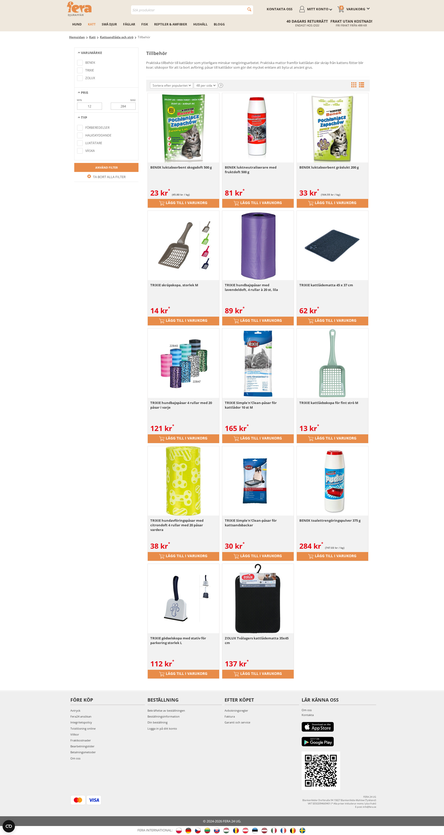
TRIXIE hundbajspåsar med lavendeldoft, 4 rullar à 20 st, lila (251, 287)
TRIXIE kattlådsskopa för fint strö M (328, 402)
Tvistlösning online (83, 728)
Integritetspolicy (81, 722)
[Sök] (249, 9)
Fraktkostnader (80, 740)
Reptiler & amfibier (170, 24)
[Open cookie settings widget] (9, 826)
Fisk (144, 24)
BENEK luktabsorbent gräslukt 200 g (329, 167)
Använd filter (106, 167)
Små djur (109, 24)
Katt (92, 24)
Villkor (74, 734)
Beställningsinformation (163, 716)
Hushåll (200, 24)
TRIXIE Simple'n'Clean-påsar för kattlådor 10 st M (251, 405)
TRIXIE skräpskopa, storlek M (174, 285)
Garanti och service (237, 722)
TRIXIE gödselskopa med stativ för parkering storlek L (178, 640)
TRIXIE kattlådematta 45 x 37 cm (326, 285)
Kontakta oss (279, 9)
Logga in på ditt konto (162, 728)
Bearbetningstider (82, 746)
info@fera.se (369, 807)
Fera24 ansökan (80, 716)
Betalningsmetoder (83, 752)
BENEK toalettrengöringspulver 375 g (329, 520)
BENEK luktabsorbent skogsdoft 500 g (181, 167)
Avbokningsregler (236, 710)
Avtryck (75, 710)
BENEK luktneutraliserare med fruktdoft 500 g (250, 169)
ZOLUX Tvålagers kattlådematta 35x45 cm (257, 640)
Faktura (230, 716)
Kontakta (308, 715)
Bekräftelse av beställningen (166, 710)
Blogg (219, 24)
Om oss (75, 758)
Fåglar (129, 24)
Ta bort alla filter (109, 177)
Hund (77, 24)
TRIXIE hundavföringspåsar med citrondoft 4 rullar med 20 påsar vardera (176, 525)
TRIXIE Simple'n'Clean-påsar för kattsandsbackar (251, 522)
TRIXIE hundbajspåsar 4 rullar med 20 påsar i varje (181, 405)
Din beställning (157, 722)
